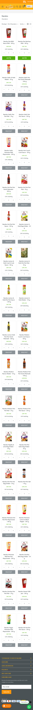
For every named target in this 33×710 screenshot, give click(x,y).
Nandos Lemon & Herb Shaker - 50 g (24, 299)
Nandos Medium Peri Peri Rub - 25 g (8, 409)
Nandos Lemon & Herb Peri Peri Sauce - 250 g (9, 300)
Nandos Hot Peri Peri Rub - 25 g (24, 188)
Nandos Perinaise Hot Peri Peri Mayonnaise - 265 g (8, 519)
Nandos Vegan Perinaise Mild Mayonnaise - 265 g (9, 629)
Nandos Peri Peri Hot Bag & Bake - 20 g (8, 482)
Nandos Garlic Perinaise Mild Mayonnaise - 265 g (9, 152)
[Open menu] (2, 6)
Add (8, 58)
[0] (23, 7)
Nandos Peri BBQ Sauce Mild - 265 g (8, 42)
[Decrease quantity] (4, 53)
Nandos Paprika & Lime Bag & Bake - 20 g (8, 446)
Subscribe (6, 692)
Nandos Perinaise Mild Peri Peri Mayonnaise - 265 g (9, 556)
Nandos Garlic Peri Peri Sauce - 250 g (24, 115)
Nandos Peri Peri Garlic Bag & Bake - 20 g (24, 446)
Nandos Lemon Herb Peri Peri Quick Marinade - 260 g (8, 336)
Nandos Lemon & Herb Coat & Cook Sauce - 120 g (8, 263)
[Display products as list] (30, 24)
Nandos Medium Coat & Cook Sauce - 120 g (24, 336)
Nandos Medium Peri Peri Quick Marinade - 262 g (24, 373)
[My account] (20, 6)
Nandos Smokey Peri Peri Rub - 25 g (8, 592)
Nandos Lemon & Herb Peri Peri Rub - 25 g (24, 263)
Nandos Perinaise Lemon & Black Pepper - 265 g (24, 519)
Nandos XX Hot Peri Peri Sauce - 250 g (24, 628)
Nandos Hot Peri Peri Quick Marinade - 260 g (8, 189)
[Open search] (17, 7)
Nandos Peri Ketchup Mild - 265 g (24, 42)
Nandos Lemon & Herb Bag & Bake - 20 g (24, 226)
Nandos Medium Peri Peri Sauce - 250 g (24, 409)
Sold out (9, 95)
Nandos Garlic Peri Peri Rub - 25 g (8, 115)
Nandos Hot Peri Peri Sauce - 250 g (8, 225)
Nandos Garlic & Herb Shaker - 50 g (8, 78)
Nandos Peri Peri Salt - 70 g (24, 482)
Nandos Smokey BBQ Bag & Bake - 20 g (24, 556)
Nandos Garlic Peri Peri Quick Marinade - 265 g (24, 79)
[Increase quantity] (13, 53)
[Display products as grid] (28, 24)
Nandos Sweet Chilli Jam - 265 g (24, 592)
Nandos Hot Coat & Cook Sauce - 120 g (24, 151)
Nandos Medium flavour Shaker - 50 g (8, 372)
